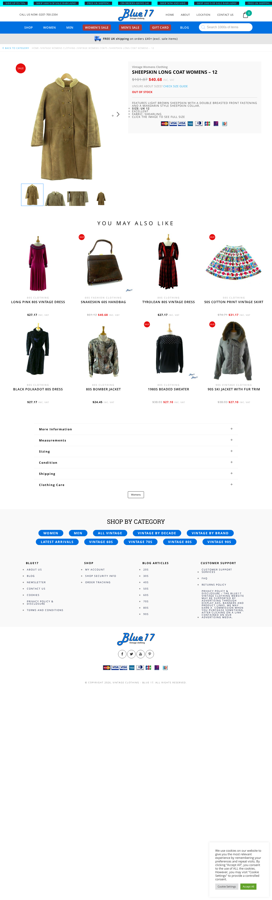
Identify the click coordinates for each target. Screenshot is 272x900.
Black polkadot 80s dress (38, 389)
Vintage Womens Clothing (58, 48)
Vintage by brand (210, 533)
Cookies (33, 595)
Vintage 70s (141, 542)
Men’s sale (130, 27)
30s (146, 576)
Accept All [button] (248, 886)
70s (146, 601)
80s (146, 607)
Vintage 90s (219, 542)
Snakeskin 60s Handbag (103, 302)
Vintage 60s (101, 542)
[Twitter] (131, 654)
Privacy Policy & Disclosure (40, 602)
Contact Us (225, 14)
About (185, 14)
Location (203, 14)
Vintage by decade (157, 533)
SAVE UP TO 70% (15, 3)
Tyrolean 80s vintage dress (168, 302)
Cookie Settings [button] (227, 886)
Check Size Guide (175, 86)
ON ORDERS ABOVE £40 (135, 3)
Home (170, 14)
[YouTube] (140, 654)
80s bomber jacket (103, 389)
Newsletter (36, 582)
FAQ (204, 578)
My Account (95, 569)
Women (49, 27)
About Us (34, 569)
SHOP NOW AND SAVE (173, 3)
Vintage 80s (180, 542)
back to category (16, 48)
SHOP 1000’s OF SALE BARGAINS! (56, 3)
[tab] (136, 429)
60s (146, 595)
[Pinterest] (150, 654)
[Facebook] (122, 654)
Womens (136, 494)
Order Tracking (98, 582)
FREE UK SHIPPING (98, 3)
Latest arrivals (57, 542)
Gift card (160, 27)
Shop (28, 27)
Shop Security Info (100, 576)
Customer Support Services (217, 571)
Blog (184, 27)
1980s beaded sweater (168, 389)
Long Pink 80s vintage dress (38, 302)
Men (69, 27)
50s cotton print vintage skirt (233, 302)
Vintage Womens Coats (92, 48)
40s (146, 582)
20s (146, 569)
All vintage (110, 533)
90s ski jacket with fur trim (234, 389)
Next (119, 118)
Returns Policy (214, 584)
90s (146, 614)
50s (146, 588)
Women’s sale (97, 27)
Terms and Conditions (45, 610)
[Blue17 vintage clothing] (136, 15)
